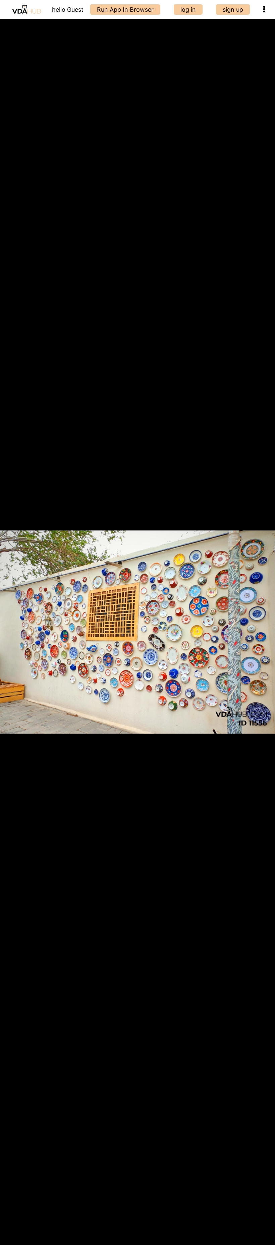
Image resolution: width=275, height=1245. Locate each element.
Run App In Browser (125, 9)
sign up (233, 9)
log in (188, 9)
